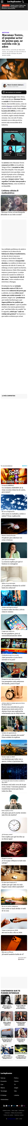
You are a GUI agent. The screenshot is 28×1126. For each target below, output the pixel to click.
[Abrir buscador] (23, 2)
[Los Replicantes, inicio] (14, 2)
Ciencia (16, 1081)
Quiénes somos (6, 1110)
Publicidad (21, 1110)
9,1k (19, 1106)
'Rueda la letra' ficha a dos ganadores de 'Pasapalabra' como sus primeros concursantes (14, 7)
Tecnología (4, 1091)
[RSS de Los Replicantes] (4, 1106)
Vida (15, 1091)
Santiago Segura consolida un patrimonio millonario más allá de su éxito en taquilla (21, 1024)
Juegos (16, 1088)
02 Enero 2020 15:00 (12, 86)
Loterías (16, 1095)
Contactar (7, 1112)
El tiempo (3, 1095)
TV (15, 1084)
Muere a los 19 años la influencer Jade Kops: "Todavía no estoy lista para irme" (7, 1007)
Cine (2, 1084)
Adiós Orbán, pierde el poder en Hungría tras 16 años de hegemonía (7, 1057)
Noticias (3, 1078)
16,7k (14, 1106)
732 (24, 1106)
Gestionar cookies (18, 1115)
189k (8, 1106)
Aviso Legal (14, 1110)
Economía (3, 1081)
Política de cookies (8, 1115)
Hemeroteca (4, 1099)
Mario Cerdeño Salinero (15, 85)
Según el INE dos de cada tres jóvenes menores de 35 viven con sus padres (21, 1007)
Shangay (9, 106)
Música (3, 1088)
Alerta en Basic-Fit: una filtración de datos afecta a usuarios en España (7, 1040)
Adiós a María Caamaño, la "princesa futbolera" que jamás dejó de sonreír (7, 1024)
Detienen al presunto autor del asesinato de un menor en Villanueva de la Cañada (21, 1057)
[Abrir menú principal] (2, 2)
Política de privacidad (16, 1112)
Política (16, 1078)
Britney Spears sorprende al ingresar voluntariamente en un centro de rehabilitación (21, 1040)
